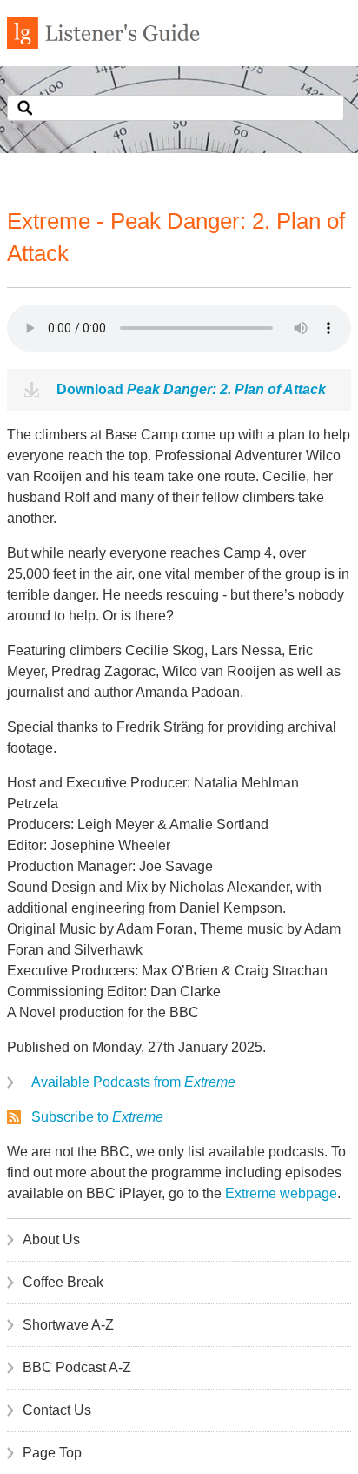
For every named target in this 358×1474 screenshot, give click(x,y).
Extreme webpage (281, 1193)
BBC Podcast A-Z (77, 1367)
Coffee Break (63, 1282)
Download (191, 389)
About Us (51, 1239)
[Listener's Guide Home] (103, 44)
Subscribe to (97, 1116)
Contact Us (57, 1410)
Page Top (52, 1452)
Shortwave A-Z (68, 1324)
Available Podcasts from (133, 1082)
